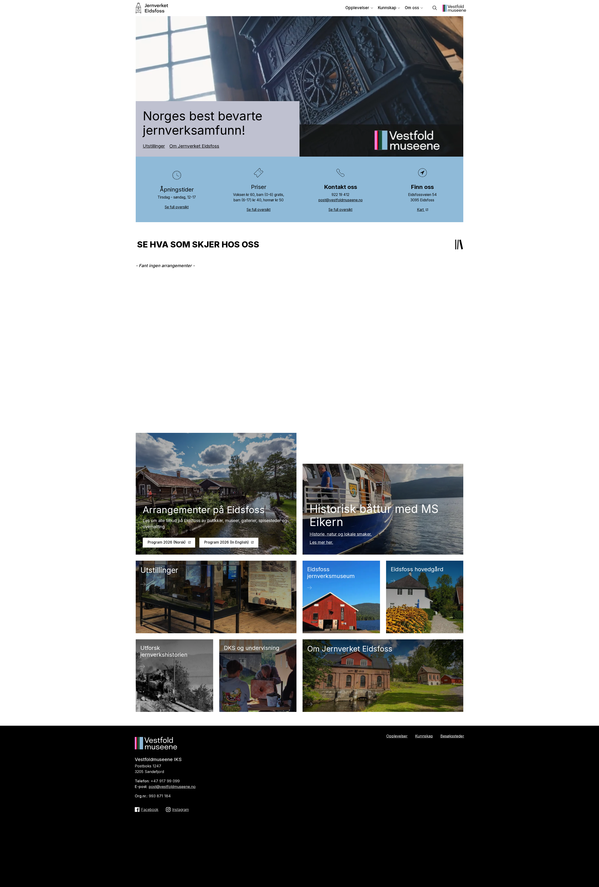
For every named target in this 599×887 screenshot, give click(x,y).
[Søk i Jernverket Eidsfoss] (435, 8)
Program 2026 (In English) (226, 542)
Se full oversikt (177, 207)
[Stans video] (456, 149)
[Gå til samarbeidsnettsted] (454, 10)
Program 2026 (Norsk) (167, 542)
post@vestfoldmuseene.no (340, 200)
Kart (421, 209)
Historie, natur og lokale (333, 534)
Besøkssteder (452, 736)
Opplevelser (357, 7)
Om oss (412, 7)
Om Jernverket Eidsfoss (194, 146)
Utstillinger (154, 146)
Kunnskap (387, 7)
